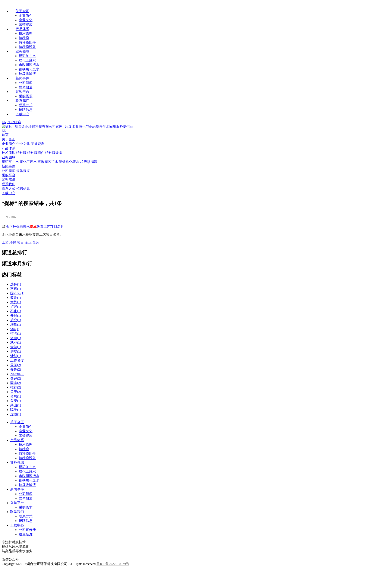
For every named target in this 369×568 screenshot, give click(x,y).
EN (4, 122)
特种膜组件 (27, 42)
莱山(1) (15, 405)
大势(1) (15, 302)
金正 (28, 242)
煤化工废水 (27, 60)
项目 (20, 242)
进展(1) (15, 351)
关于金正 (17, 422)
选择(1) (15, 284)
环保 (12, 242)
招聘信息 (25, 109)
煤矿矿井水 (27, 56)
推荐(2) (15, 387)
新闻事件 (17, 489)
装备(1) (15, 297)
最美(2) (15, 365)
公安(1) (15, 401)
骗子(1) (15, 410)
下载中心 (17, 525)
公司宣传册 (27, 529)
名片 (35, 242)
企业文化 (25, 20)
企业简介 (25, 15)
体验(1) (15, 338)
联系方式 (25, 105)
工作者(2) (17, 360)
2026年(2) (17, 374)
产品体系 (17, 440)
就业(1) (15, 342)
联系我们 (17, 512)
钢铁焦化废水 (29, 69)
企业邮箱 (14, 122)
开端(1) (15, 315)
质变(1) (15, 320)
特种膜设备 (27, 47)
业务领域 (17, 462)
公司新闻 (25, 83)
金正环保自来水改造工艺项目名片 (35, 226)
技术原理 (25, 33)
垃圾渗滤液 (27, 74)
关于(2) (15, 392)
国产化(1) (17, 293)
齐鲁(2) (15, 369)
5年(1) (14, 329)
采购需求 (25, 96)
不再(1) (15, 289)
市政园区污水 (29, 65)
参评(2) (15, 378)
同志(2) (15, 383)
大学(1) (15, 347)
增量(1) (15, 324)
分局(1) (15, 396)
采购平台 (17, 503)
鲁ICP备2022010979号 (113, 564)
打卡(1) (15, 333)
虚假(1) (15, 414)
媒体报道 (25, 87)
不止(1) (15, 311)
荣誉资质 (25, 24)
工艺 (5, 242)
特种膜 (24, 38)
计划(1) (15, 356)
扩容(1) (15, 306)
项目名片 (25, 534)
